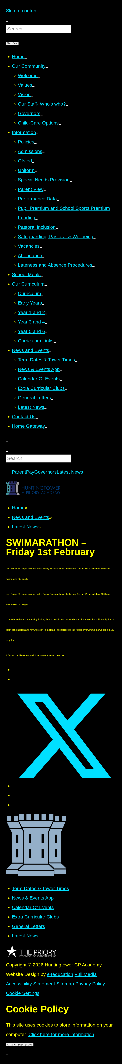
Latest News (70, 472)
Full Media (86, 974)
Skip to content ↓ (23, 10)
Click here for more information (61, 1034)
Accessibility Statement (30, 983)
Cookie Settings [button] (22, 993)
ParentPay (23, 472)
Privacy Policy (90, 983)
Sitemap (65, 983)
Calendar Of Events (33, 907)
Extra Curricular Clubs (35, 917)
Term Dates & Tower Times (40, 888)
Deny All (28, 1045)
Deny (20, 1045)
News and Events (30, 517)
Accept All (11, 1045)
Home (18, 507)
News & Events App (33, 898)
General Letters (28, 926)
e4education (60, 974)
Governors (45, 472)
